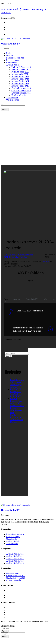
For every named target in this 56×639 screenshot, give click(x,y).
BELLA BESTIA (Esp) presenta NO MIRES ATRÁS (17, 402)
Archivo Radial (10, 255)
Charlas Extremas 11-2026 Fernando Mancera (16, 418)
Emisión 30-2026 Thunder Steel (16, 410)
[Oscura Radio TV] (15, 39)
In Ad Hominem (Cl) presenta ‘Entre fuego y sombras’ (17, 383)
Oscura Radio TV (10, 43)
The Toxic (45, 261)
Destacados (13, 257)
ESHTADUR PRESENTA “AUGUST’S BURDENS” (16, 392)
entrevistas (16, 299)
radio (45, 299)
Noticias (23, 257)
